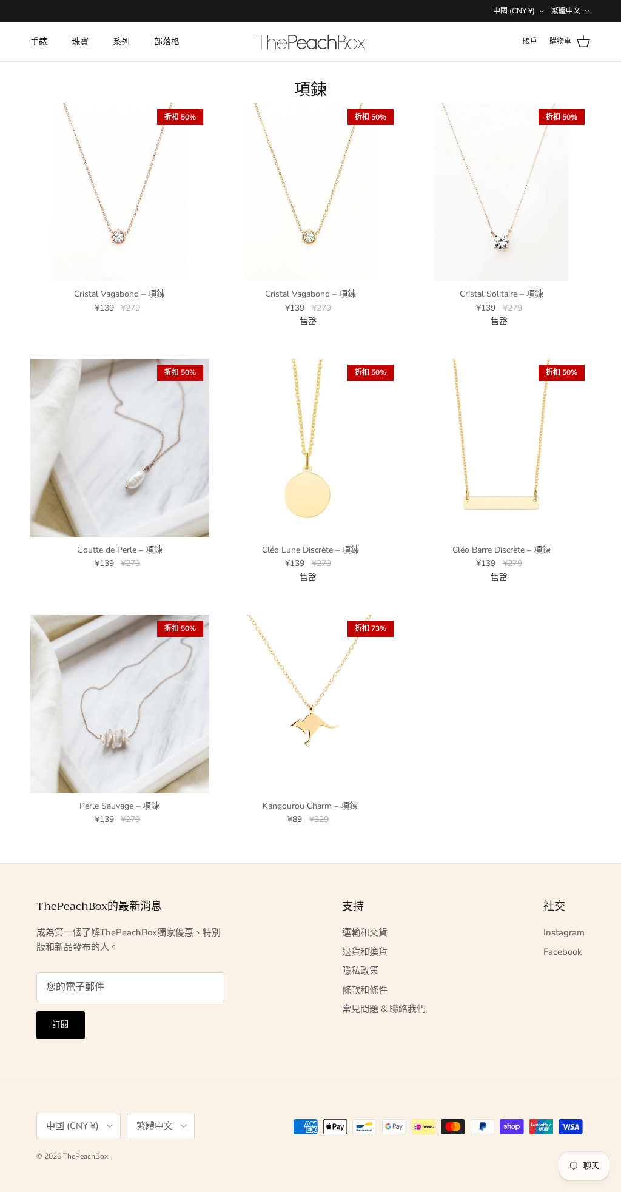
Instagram (564, 932)
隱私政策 (360, 971)
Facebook (562, 952)
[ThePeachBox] (310, 42)
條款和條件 (365, 990)
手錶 (38, 41)
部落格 (167, 41)
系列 (121, 41)
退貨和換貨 (365, 952)
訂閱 (60, 1024)
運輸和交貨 (365, 932)
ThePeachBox (85, 1156)
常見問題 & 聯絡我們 (384, 1009)
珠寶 (80, 41)
